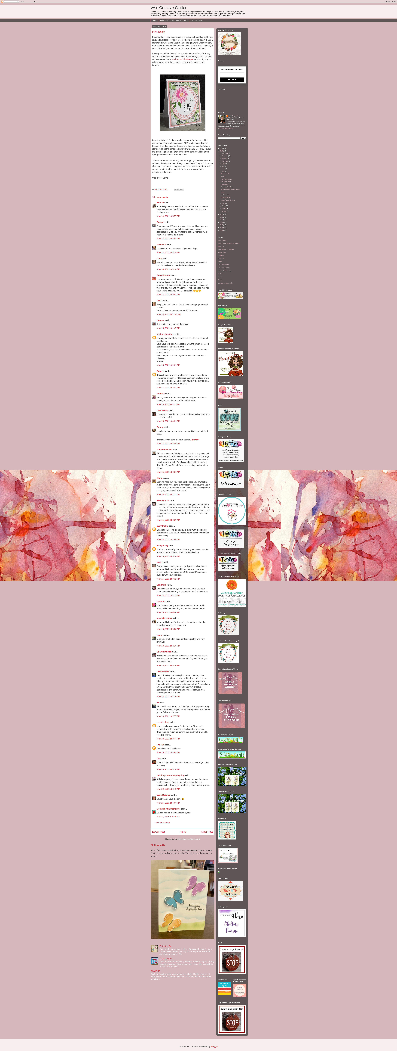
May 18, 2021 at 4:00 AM (168, 612)
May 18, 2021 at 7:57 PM (168, 716)
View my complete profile (225, 128)
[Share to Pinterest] (183, 190)
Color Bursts (221, 255)
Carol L (160, 371)
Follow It (232, 79)
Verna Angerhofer (233, 116)
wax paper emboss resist (225, 283)
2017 (221, 222)
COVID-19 (155, 971)
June (223, 169)
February (224, 208)
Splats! (220, 280)
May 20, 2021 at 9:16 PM (168, 769)
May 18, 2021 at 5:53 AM (168, 629)
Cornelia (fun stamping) (168, 809)
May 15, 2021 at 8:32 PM (168, 579)
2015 (221, 227)
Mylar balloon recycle (224, 271)
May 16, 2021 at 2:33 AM (168, 595)
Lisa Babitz (162, 410)
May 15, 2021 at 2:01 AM (168, 365)
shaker (220, 277)
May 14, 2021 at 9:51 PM (168, 295)
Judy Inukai (162, 526)
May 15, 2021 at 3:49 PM (168, 539)
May (223, 171)
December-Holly (226, 181)
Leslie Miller (163, 671)
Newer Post (158, 831)
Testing (223, 176)
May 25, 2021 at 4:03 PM (168, 803)
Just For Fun (225, 195)
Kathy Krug (162, 545)
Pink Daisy (224, 184)
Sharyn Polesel (164, 652)
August (224, 163)
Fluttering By (158, 845)
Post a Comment (162, 823)
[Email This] (175, 190)
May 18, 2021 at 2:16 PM (168, 646)
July (223, 166)
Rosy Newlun (163, 275)
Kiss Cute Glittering (224, 268)
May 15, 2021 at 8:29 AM (168, 520)
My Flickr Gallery (197, 20)
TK (158, 702)
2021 (221, 151)
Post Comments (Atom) (189, 839)
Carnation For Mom (227, 187)
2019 (221, 217)
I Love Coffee (165, 958)
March (224, 206)
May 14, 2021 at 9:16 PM (168, 269)
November (225, 156)
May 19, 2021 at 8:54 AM (168, 752)
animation (221, 246)
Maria (159, 478)
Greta (159, 258)
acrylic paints (222, 240)
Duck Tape (221, 258)
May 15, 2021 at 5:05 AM (168, 444)
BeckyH (160, 222)
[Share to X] (179, 190)
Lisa (159, 758)
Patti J (160, 562)
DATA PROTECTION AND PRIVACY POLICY (174, 20)
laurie (159, 635)
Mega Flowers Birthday (228, 200)
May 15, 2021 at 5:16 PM (168, 556)
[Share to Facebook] (181, 190)
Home (154, 20)
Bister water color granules (226, 249)
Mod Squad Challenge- (182, 59)
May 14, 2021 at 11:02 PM (169, 314)
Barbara (161, 394)
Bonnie (160, 202)
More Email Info (226, 174)
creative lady (163, 722)
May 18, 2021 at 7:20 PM (168, 696)
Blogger (214, 1046)
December (225, 153)
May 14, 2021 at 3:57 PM (168, 216)
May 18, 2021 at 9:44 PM (168, 739)
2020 (221, 214)
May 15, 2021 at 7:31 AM (168, 494)
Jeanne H (161, 245)
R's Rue (160, 745)
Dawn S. (161, 601)
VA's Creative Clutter (169, 7)
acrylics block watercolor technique (228, 243)
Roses (223, 192)
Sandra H (161, 585)
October (224, 158)
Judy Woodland (164, 450)
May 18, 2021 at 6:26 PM (168, 665)
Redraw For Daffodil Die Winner (230, 189)
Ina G (159, 301)
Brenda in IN (163, 500)
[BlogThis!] (177, 190)
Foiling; (220, 261)
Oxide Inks (221, 274)
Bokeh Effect (222, 252)
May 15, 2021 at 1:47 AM (168, 328)
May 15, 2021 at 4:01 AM (168, 388)
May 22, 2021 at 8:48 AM (168, 789)
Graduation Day (225, 197)
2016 (221, 225)
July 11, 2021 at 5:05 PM (168, 817)
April (223, 203)
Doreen (160, 320)
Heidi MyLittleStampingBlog (170, 775)
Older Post (207, 831)
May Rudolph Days (227, 179)
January (224, 211)
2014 (221, 230)
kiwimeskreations (165, 334)
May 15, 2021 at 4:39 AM (168, 421)
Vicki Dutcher (163, 795)
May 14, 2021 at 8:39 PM (168, 252)
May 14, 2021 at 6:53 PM (168, 239)
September (225, 161)
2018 (221, 219)
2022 (221, 148)
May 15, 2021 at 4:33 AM (168, 404)
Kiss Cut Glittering (223, 264)
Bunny (160, 427)
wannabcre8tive (164, 618)
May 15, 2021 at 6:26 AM (168, 472)
